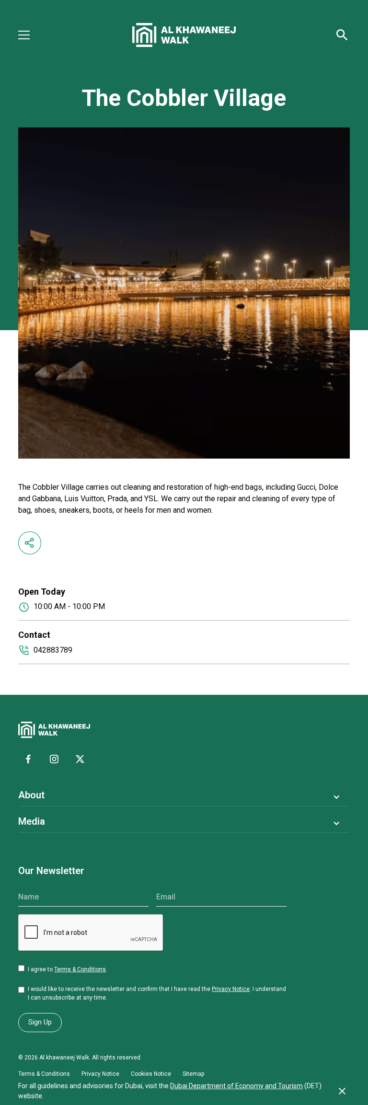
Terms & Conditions (80, 969)
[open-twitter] (80, 759)
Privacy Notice (231, 989)
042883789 (53, 650)
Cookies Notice (151, 1073)
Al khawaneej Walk (64, 1057)
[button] (29, 34)
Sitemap (193, 1073)
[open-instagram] (54, 759)
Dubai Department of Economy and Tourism (236, 1086)
